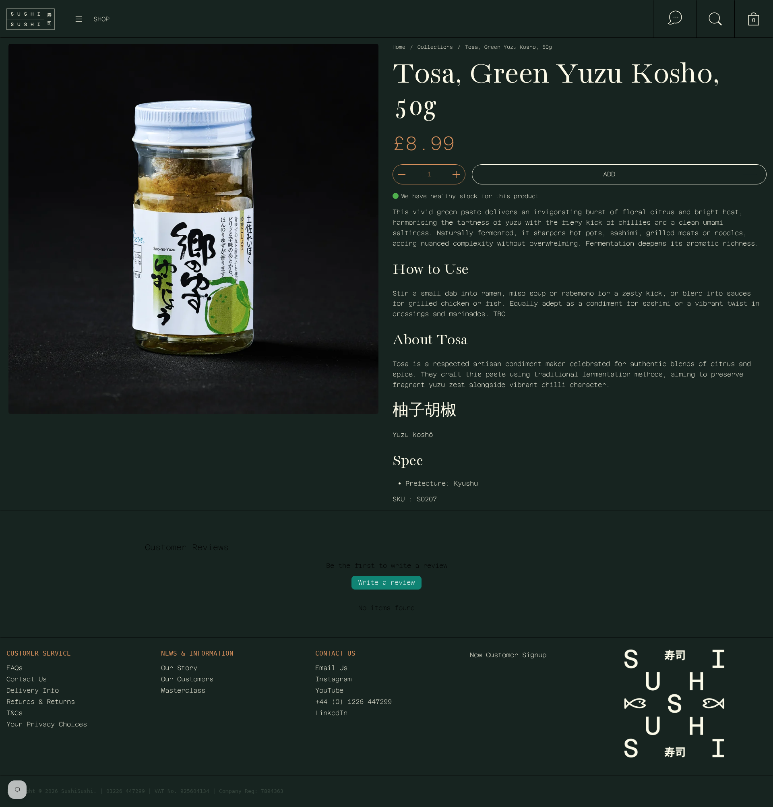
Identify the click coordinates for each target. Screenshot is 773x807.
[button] (715, 18)
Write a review (386, 582)
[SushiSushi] (30, 19)
